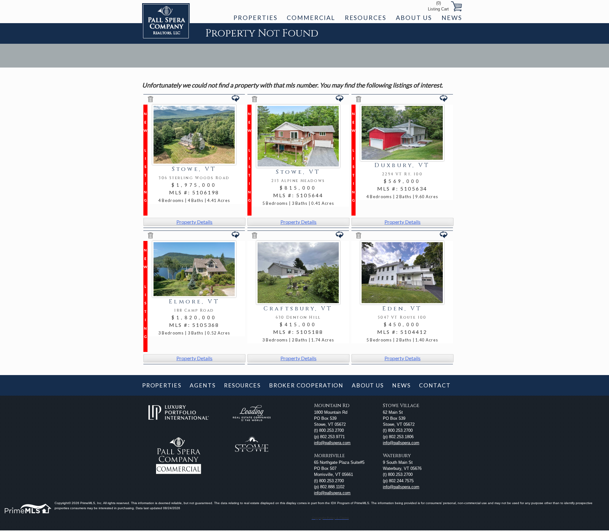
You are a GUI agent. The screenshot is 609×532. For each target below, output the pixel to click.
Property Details (194, 222)
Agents (203, 385)
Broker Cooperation (306, 385)
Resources (365, 17)
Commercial (311, 17)
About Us (414, 17)
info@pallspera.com (332, 442)
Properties (255, 17)
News (452, 17)
